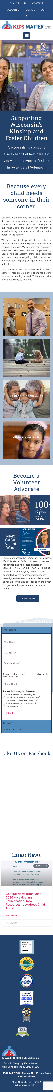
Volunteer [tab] (10, 630)
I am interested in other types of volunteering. (21, 704)
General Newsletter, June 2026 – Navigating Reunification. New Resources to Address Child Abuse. (25, 901)
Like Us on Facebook (26, 753)
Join (43, 9)
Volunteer (13, 9)
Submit (9, 713)
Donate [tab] (7, 723)
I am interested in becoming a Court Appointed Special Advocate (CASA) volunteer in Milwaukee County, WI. (23, 697)
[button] (26, 16)
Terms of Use (27, 1076)
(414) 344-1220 (18, 3)
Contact (37, 3)
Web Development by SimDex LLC (20, 1066)
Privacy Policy (43, 1073)
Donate (30, 9)
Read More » (11, 915)
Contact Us (28, 1073)
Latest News (26, 855)
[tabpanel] (26, 676)
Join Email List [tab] (12, 729)
